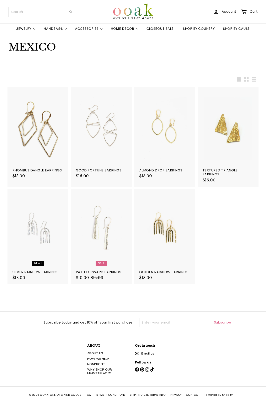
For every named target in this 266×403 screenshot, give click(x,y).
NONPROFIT (96, 364)
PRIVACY (176, 395)
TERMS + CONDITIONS (111, 395)
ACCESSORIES (87, 28)
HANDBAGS (54, 28)
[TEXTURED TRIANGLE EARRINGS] (228, 137)
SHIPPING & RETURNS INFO (148, 395)
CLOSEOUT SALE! (161, 28)
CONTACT (193, 395)
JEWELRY (24, 28)
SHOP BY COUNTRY (199, 28)
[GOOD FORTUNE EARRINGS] (101, 135)
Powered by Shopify (218, 395)
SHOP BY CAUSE (236, 28)
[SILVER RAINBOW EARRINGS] (38, 236)
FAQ (88, 395)
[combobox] (41, 12)
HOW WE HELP (98, 358)
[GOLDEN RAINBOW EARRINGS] (164, 236)
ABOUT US (95, 353)
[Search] (70, 12)
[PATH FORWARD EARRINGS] (101, 236)
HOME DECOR (123, 28)
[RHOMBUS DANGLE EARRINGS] (38, 135)
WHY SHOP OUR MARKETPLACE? (99, 371)
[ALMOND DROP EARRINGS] (164, 135)
